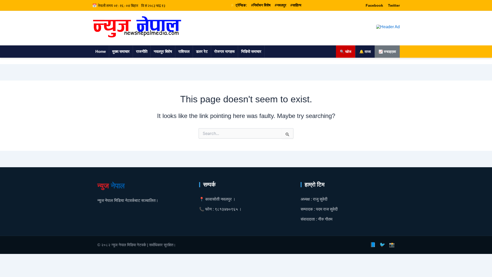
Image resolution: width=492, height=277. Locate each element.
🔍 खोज (345, 52)
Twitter (394, 5)
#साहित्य (295, 5)
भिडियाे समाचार (251, 51)
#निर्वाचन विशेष (261, 5)
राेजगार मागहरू (224, 51)
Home (100, 51)
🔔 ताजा (365, 52)
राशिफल (184, 51)
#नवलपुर (280, 5)
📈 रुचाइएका (387, 52)
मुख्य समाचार (121, 51)
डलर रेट (202, 51)
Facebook (374, 5)
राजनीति (141, 51)
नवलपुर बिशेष (163, 51)
